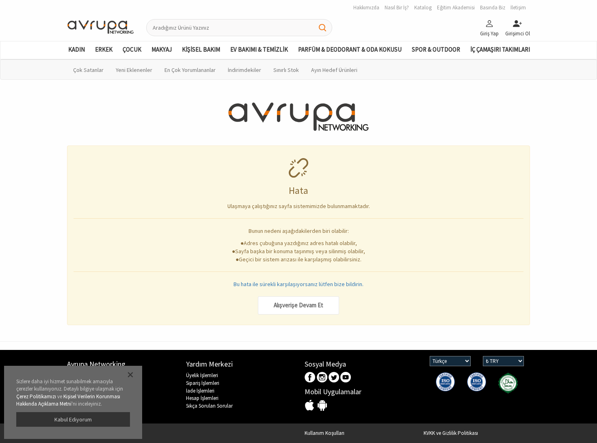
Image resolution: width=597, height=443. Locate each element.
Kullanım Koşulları (324, 433)
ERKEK (103, 49)
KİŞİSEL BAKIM (201, 49)
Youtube (346, 378)
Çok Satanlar (88, 70)
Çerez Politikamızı (36, 396)
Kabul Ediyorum (73, 419)
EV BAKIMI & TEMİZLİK (259, 49)
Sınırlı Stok (286, 70)
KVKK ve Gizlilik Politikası (451, 433)
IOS (310, 406)
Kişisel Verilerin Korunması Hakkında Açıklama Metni (68, 400)
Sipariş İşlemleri (202, 383)
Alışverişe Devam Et (298, 305)
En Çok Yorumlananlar (190, 70)
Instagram (322, 378)
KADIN (76, 49)
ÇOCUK (132, 49)
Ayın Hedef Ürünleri (334, 70)
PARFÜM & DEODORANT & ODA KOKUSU (350, 49)
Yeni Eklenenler (134, 70)
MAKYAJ (161, 49)
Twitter (334, 378)
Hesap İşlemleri (202, 398)
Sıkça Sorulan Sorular (209, 405)
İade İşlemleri (200, 390)
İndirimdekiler (244, 70)
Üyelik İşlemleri (202, 375)
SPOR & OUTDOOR (436, 49)
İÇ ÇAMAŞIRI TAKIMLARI (500, 49)
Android (322, 406)
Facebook (310, 378)
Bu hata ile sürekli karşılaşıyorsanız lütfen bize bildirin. (298, 284)
